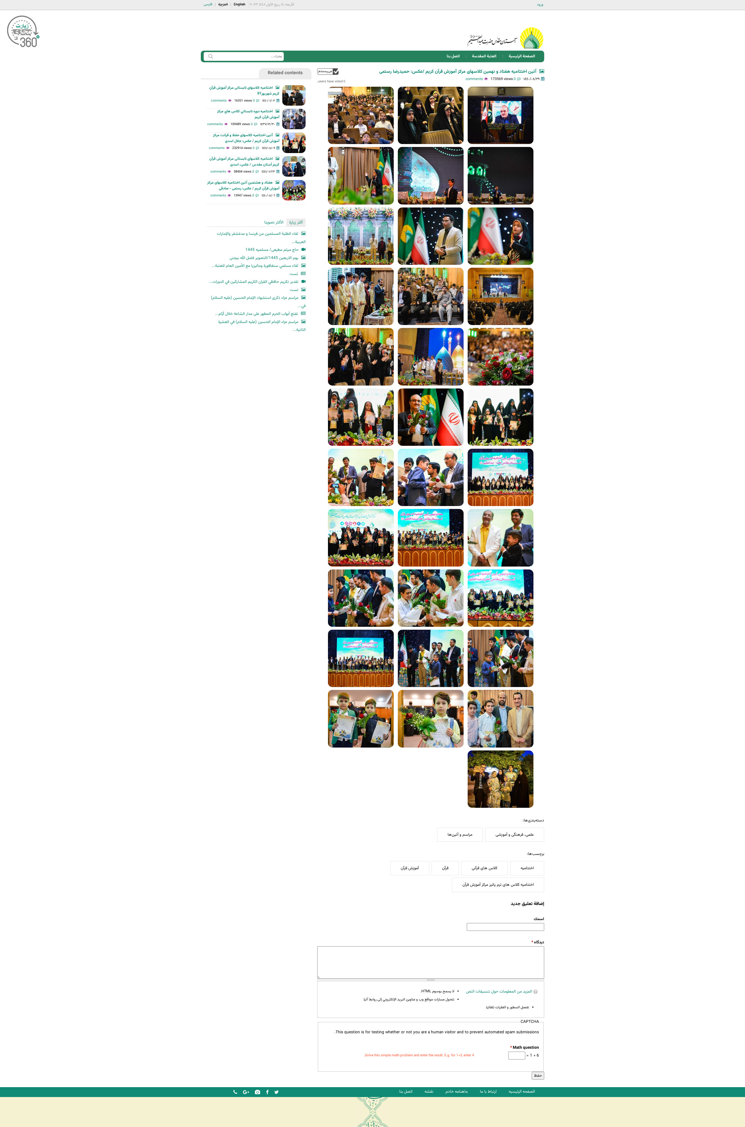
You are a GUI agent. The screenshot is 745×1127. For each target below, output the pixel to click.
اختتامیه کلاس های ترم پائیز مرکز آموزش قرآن (498, 885)
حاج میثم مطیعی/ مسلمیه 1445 (272, 250)
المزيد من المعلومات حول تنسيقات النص (499, 991)
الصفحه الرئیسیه (522, 1092)
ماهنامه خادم (457, 1092)
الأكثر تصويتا (273, 222)
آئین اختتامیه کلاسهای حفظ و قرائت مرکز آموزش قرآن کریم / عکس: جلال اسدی (246, 138)
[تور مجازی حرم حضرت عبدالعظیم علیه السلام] (23, 48)
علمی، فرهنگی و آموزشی (515, 835)
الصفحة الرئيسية (522, 56)
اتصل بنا (453, 56)
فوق (328, 71)
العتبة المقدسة (484, 56)
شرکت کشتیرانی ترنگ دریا (20, 1122)
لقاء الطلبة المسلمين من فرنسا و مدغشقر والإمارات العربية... (261, 238)
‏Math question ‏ (524, 1048)
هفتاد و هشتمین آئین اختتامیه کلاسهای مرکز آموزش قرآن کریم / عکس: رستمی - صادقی (243, 185)
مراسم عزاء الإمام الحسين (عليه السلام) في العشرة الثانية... (262, 326)
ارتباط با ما (488, 1092)
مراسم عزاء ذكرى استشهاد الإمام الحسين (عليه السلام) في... (258, 302)
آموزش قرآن (410, 868)
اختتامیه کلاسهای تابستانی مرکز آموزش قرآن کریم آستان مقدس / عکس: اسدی (244, 162)
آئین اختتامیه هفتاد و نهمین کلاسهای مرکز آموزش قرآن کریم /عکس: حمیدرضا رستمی (457, 71)
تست (294, 274)
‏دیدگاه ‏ (537, 942)
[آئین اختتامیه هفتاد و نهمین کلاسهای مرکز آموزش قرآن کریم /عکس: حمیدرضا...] (500, 115)
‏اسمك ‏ (538, 919)
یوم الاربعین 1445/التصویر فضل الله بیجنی (264, 258)
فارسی (208, 4)
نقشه (429, 1092)
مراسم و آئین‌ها (460, 835)
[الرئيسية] (505, 30)
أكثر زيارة (296, 222)
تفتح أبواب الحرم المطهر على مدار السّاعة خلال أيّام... (256, 314)
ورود (540, 5)
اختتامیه (527, 868)
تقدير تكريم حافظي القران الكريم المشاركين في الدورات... (254, 282)
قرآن (445, 868)
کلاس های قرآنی (484, 868)
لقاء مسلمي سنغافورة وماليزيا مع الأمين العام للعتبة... (255, 266)
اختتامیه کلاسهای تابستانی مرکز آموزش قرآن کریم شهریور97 (244, 91)
